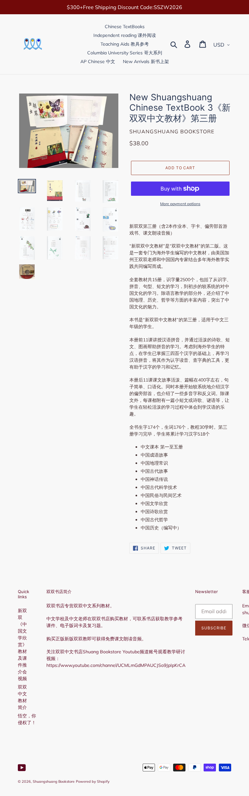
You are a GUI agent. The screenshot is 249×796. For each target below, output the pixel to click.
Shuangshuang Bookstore (54, 781)
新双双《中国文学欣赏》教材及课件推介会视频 (22, 644)
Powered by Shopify (93, 781)
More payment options (180, 203)
